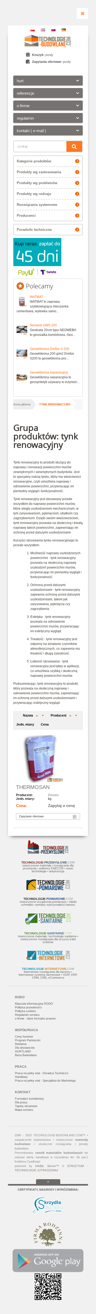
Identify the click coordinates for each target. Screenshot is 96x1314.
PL (32, 30)
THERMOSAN (33, 787)
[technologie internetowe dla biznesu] (48, 959)
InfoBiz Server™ (47, 1166)
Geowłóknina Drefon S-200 (49, 349)
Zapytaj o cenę (61, 805)
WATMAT (36, 297)
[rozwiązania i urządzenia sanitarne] (48, 923)
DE (64, 30)
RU (53, 30)
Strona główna (21, 404)
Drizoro (53, 795)
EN (43, 30)
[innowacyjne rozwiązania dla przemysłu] (48, 853)
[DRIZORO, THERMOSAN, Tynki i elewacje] (48, 759)
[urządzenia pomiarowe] (48, 889)
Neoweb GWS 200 (43, 325)
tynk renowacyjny (55, 404)
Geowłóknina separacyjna (49, 372)
